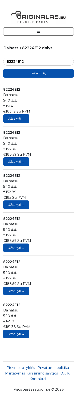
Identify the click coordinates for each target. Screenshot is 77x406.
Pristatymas (15, 373)
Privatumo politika (53, 368)
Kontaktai (38, 379)
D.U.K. (65, 373)
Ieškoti (36, 73)
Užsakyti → (16, 118)
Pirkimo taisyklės (21, 368)
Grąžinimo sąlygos (42, 373)
